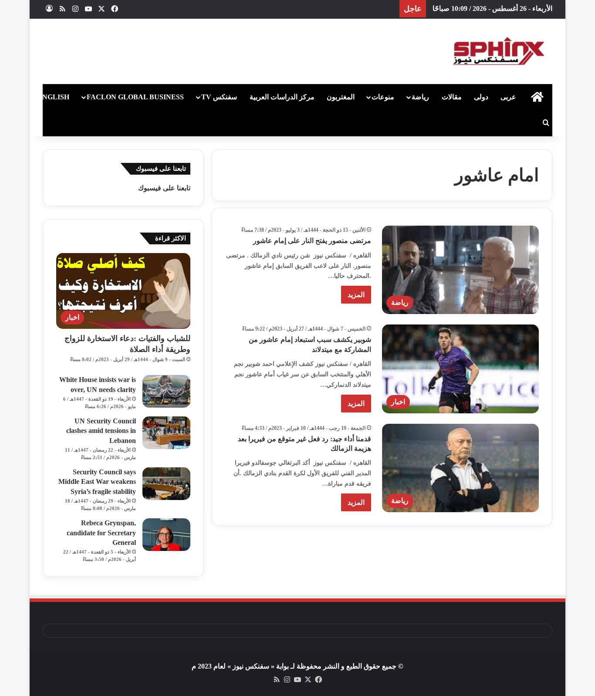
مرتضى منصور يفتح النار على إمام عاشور (312, 240)
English (53, 97)
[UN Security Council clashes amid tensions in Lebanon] (166, 432)
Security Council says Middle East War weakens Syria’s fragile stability (97, 481)
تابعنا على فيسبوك (164, 188)
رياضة (420, 97)
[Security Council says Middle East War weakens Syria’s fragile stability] (166, 483)
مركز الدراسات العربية (282, 97)
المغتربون (341, 97)
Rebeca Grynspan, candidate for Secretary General (101, 532)
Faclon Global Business (135, 97)
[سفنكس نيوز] (497, 51)
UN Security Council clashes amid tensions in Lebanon (101, 430)
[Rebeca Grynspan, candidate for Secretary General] (166, 534)
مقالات (452, 97)
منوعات (383, 97)
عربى (508, 97)
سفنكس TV (219, 97)
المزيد (356, 294)
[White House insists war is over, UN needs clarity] (166, 391)
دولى (481, 97)
